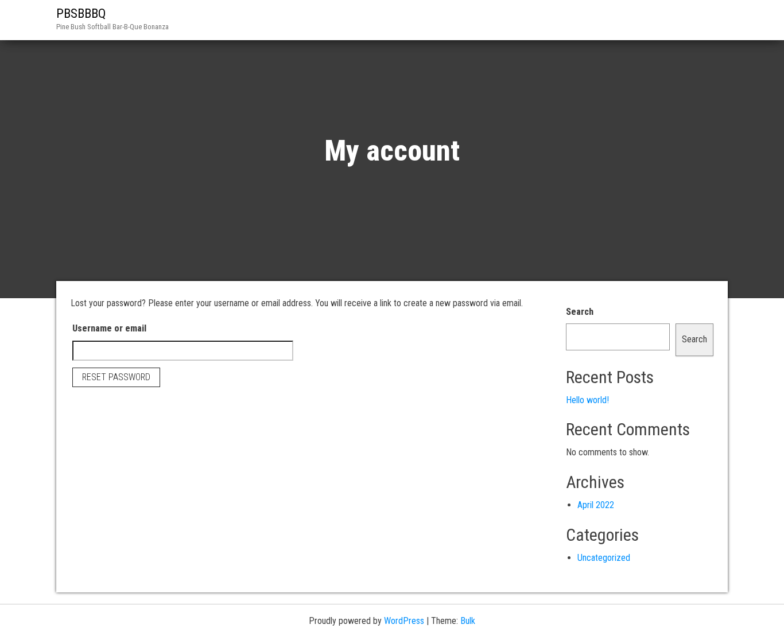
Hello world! (587, 400)
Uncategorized (603, 557)
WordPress (404, 620)
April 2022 (595, 504)
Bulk (467, 620)
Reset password (116, 377)
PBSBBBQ (81, 13)
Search (579, 311)
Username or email (109, 328)
